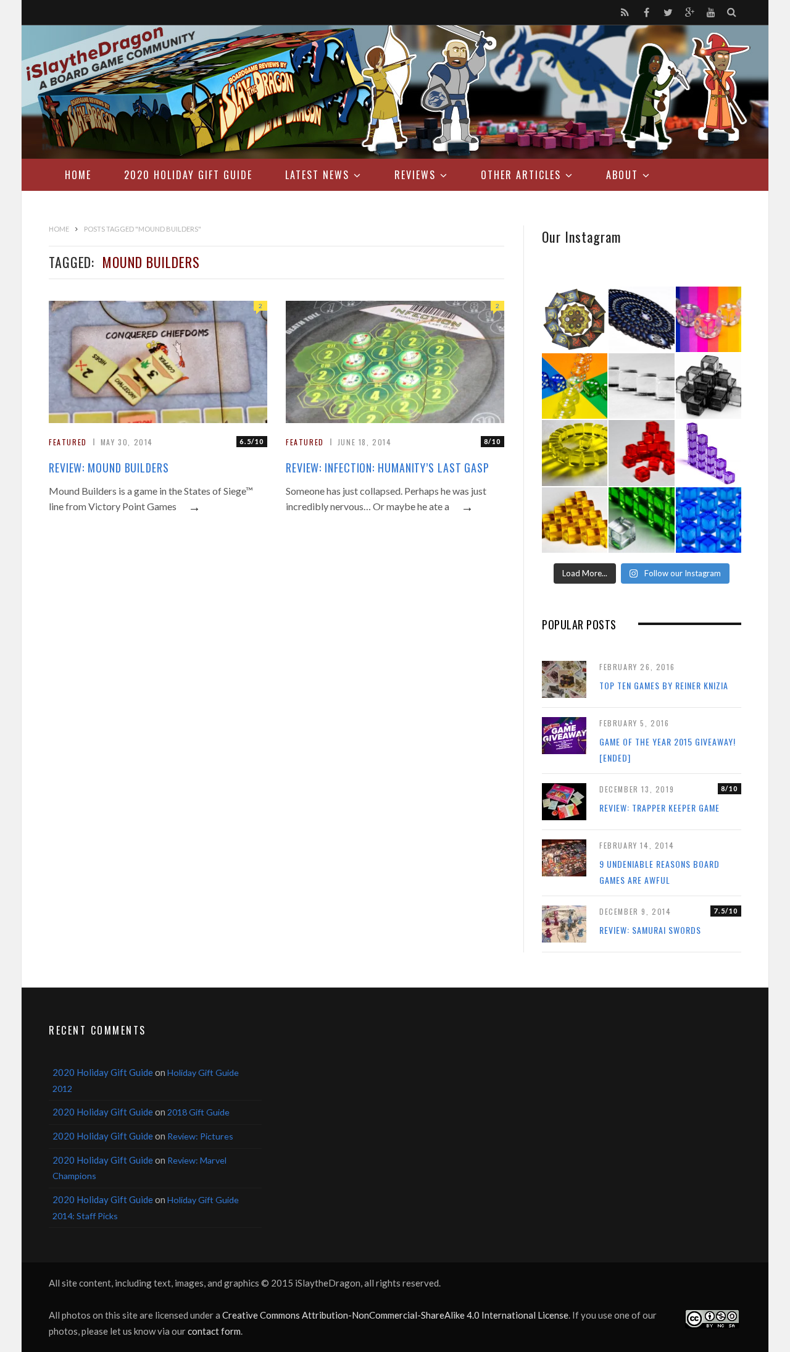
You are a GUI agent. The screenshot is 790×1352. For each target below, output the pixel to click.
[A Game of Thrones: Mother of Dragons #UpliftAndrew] (574, 319)
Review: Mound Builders (109, 468)
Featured (68, 442)
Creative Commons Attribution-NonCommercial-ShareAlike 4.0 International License (395, 1315)
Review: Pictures (200, 1136)
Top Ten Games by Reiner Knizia (663, 685)
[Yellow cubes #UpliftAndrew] (574, 452)
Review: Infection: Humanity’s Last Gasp (387, 468)
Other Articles (521, 174)
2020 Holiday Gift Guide (188, 174)
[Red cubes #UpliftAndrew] (641, 452)
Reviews (415, 174)
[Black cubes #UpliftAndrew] (708, 386)
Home (78, 174)
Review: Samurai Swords (650, 929)
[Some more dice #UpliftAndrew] (574, 386)
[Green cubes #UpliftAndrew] (641, 520)
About (622, 174)
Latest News (317, 174)
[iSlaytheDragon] (395, 92)
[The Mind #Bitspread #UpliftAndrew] (641, 319)
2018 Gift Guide (198, 1112)
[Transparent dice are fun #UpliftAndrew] (708, 319)
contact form (214, 1331)
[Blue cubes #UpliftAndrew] (708, 520)
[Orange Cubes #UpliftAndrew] (574, 520)
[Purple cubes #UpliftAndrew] (708, 452)
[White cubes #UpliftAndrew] (641, 386)
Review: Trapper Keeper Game (659, 807)
